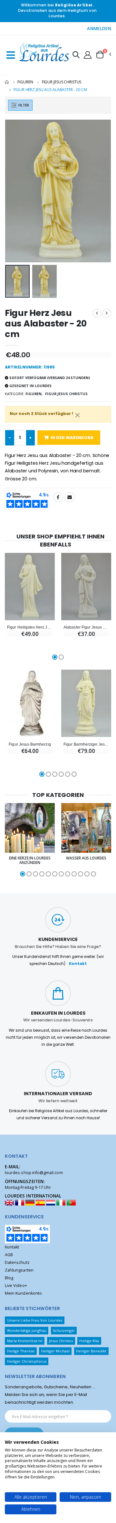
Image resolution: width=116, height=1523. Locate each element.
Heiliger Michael (55, 1351)
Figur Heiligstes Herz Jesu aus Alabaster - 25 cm (30, 627)
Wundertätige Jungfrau (26, 1330)
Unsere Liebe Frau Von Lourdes (35, 1320)
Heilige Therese (21, 1351)
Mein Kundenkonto (23, 1293)
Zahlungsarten (19, 1270)
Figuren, (34, 393)
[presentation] (14, 191)
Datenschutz (17, 1262)
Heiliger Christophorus (26, 1361)
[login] (88, 54)
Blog (9, 1278)
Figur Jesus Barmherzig (30, 744)
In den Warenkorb (72, 437)
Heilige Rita (89, 1340)
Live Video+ (16, 1285)
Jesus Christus (61, 1340)
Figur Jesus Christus (62, 82)
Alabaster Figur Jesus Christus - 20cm (86, 627)
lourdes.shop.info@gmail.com (34, 1172)
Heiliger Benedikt (91, 1351)
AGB (9, 1254)
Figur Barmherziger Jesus (86, 744)
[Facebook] (58, 497)
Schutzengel (63, 1330)
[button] (76, 55)
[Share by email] (69, 497)
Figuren (25, 82)
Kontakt (78, 963)
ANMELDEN (99, 28)
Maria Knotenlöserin (25, 1340)
